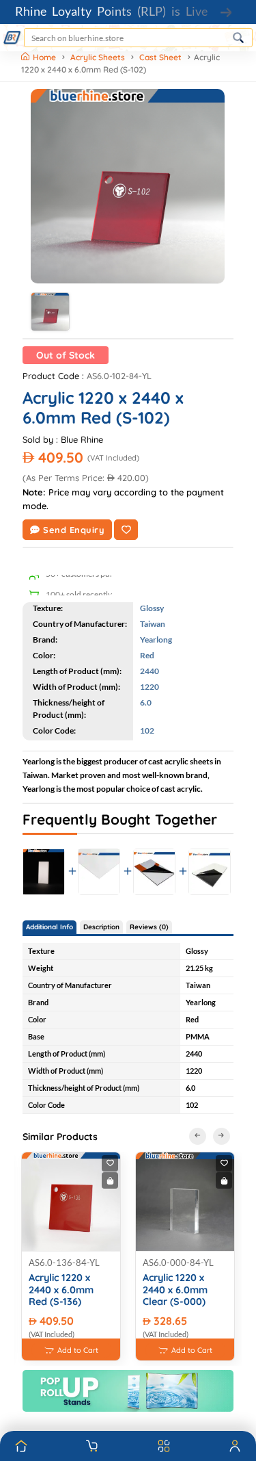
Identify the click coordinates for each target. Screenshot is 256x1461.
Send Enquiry (73, 529)
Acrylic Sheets (97, 57)
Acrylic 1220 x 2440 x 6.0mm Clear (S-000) (175, 1290)
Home (45, 57)
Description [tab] (101, 926)
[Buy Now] (110, 1180)
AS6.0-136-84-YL (64, 1262)
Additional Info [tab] (49, 926)
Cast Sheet (160, 57)
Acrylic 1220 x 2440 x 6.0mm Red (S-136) (61, 1290)
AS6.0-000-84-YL (178, 1262)
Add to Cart (77, 1350)
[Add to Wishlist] (126, 529)
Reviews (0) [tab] (149, 926)
